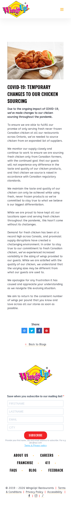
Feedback (55, 470)
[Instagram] (36, 496)
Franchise (25, 463)
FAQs (13, 470)
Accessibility (54, 492)
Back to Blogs (36, 344)
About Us (21, 455)
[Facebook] (29, 496)
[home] (16, 9)
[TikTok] (42, 496)
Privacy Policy (34, 492)
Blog (32, 470)
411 (47, 463)
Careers (46, 455)
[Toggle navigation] (62, 9)
